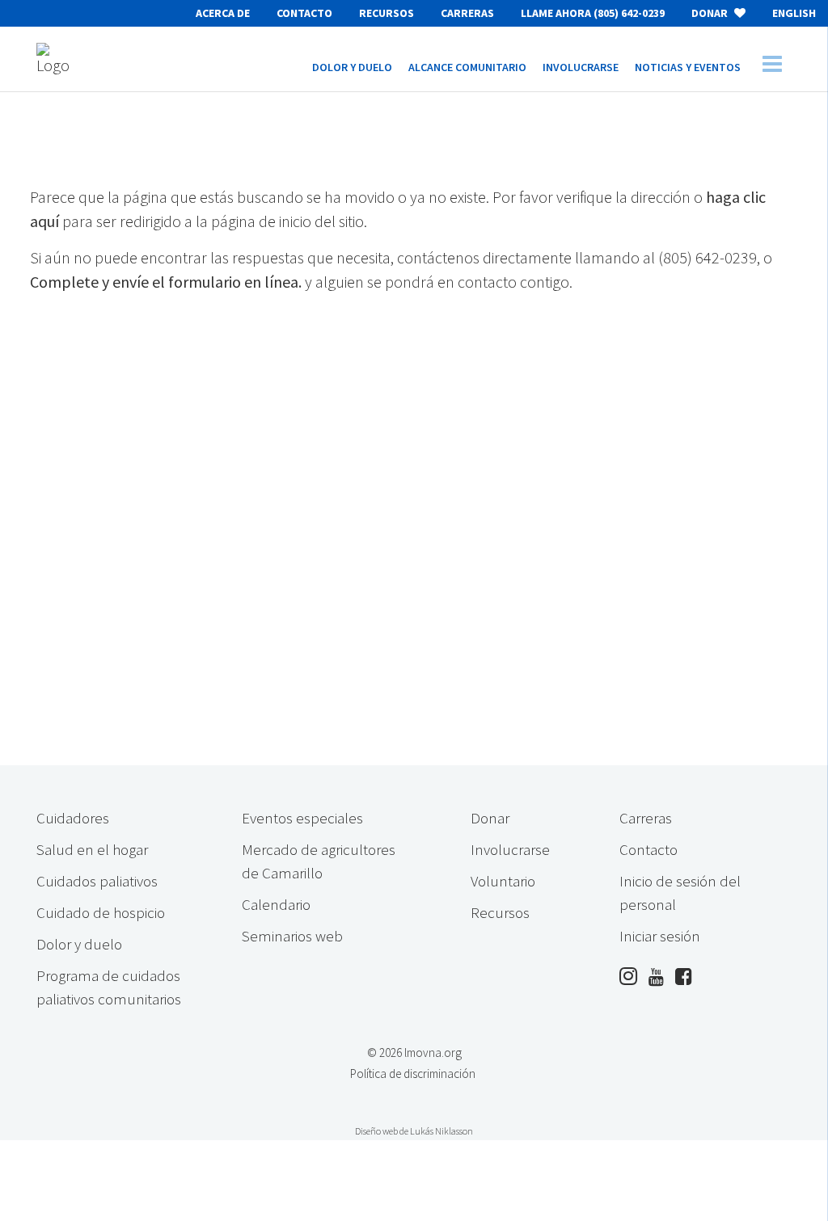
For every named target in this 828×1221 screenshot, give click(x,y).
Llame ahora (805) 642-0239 (593, 13)
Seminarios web (292, 935)
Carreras (467, 13)
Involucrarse (510, 849)
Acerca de (223, 13)
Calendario (276, 904)
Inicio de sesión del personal (680, 892)
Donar (710, 13)
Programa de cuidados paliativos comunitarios (108, 987)
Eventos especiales (302, 817)
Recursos (386, 13)
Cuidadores (72, 817)
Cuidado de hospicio (100, 912)
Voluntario (503, 880)
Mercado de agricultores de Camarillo (318, 861)
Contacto (304, 13)
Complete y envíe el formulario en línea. (166, 282)
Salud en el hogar (92, 849)
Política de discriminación (412, 1073)
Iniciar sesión (659, 935)
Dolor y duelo (79, 944)
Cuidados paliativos (97, 880)
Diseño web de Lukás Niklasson (414, 1131)
